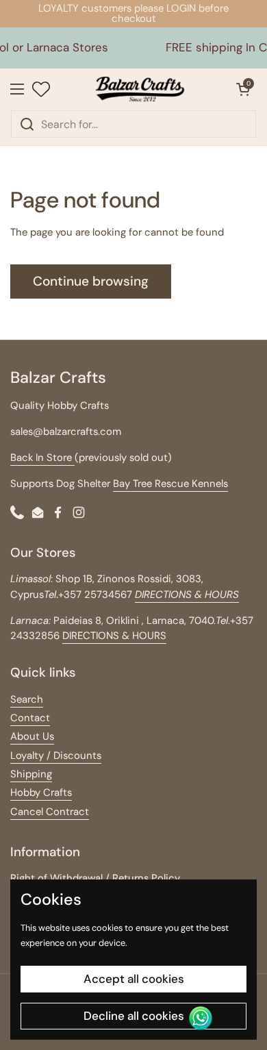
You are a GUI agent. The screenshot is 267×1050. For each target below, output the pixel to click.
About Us (32, 736)
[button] (243, 89)
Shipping (31, 774)
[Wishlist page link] (41, 89)
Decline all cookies (134, 1015)
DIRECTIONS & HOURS (114, 635)
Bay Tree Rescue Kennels (170, 483)
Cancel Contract (49, 811)
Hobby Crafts (41, 792)
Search (26, 699)
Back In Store (42, 457)
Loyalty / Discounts (55, 755)
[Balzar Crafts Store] (140, 89)
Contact (30, 718)
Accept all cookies (134, 978)
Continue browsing (91, 281)
